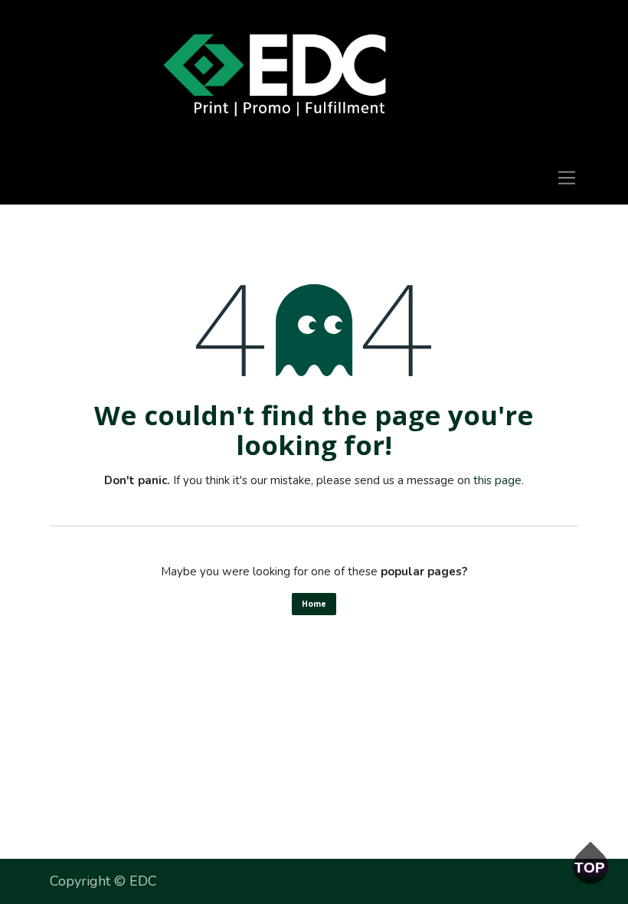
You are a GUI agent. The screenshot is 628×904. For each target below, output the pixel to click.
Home (314, 603)
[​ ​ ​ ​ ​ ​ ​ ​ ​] (274, 75)
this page (497, 480)
